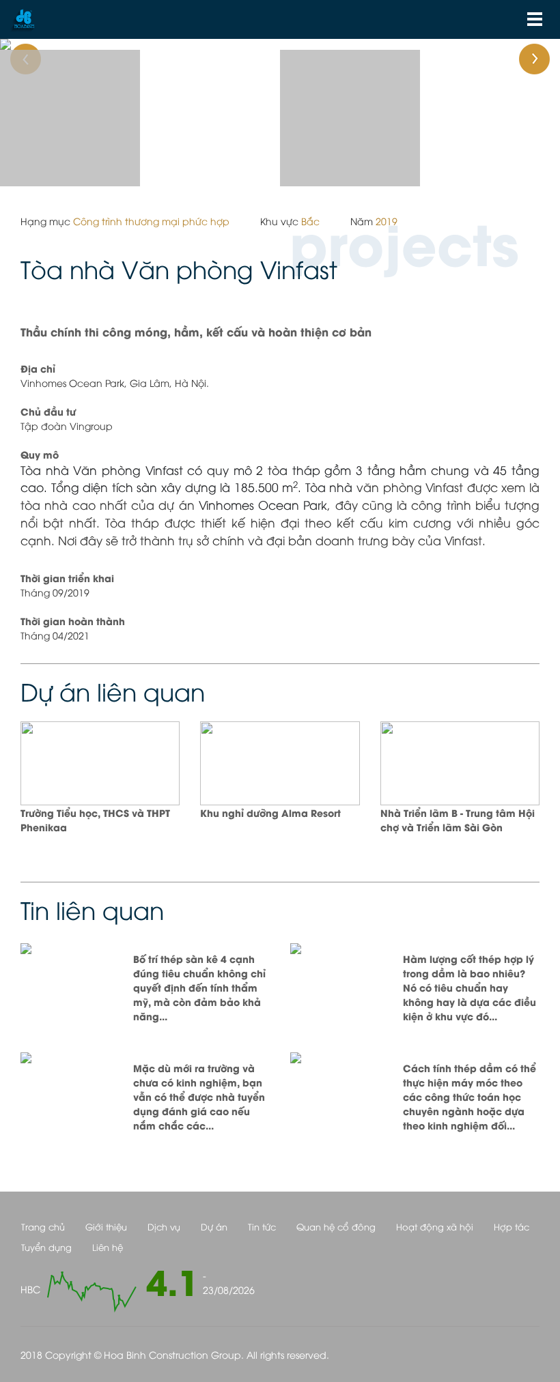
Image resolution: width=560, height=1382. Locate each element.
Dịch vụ (164, 1226)
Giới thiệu (106, 1226)
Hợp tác (511, 1226)
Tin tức (262, 1226)
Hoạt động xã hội (434, 1226)
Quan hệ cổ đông (336, 1226)
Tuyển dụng (46, 1247)
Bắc (310, 220)
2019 (386, 220)
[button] (42, 44)
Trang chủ (43, 1226)
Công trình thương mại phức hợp (151, 220)
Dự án (214, 1226)
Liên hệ (107, 1247)
